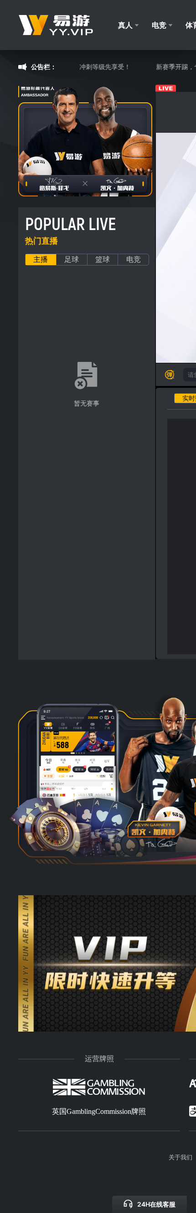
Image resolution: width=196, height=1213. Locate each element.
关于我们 (180, 1157)
